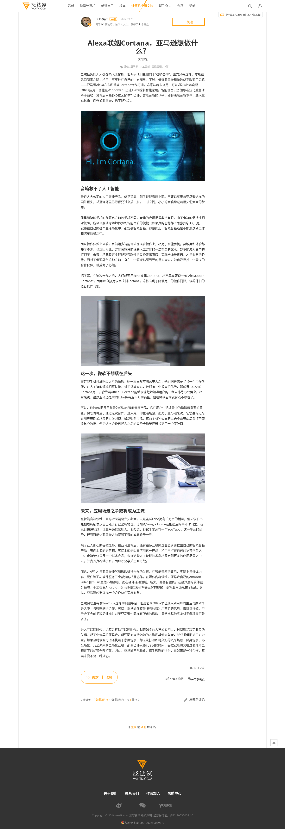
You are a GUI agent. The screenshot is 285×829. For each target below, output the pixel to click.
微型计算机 (87, 6)
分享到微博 (177, 678)
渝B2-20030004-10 (181, 815)
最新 (71, 6)
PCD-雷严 (102, 19)
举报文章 (199, 668)
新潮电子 (107, 6)
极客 (122, 6)
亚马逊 (134, 66)
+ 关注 (188, 22)
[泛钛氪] (32, 6)
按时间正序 (101, 699)
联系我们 (132, 793)
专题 (180, 6)
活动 (192, 6)
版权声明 (146, 815)
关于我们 (110, 793)
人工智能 (145, 66)
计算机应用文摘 (142, 6)
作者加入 (153, 793)
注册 (143, 727)
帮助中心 (174, 793)
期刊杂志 (165, 6)
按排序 (131, 699)
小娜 (165, 66)
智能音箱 (157, 66)
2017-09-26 (127, 19)
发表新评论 (197, 699)
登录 (133, 727)
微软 (126, 66)
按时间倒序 (117, 699)
